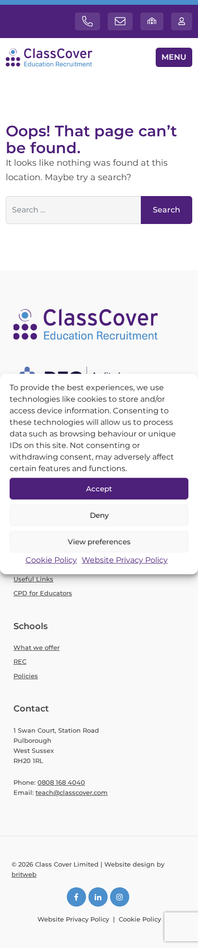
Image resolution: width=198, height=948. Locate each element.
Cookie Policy (51, 560)
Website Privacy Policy (125, 560)
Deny (99, 514)
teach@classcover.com (72, 792)
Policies (25, 676)
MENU (173, 57)
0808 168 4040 (61, 782)
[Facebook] (76, 897)
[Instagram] (119, 897)
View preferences (99, 541)
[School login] (151, 21)
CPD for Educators (42, 593)
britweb (24, 874)
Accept (99, 488)
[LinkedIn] (98, 897)
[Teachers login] (181, 21)
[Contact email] (120, 21)
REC (19, 661)
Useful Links (33, 579)
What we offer (36, 647)
